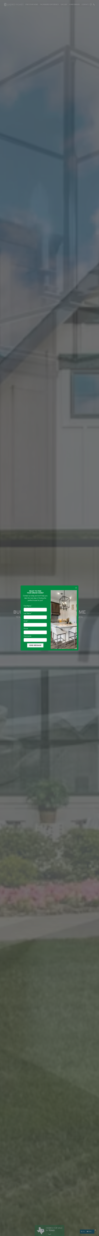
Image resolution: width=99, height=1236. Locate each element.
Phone (26, 629)
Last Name (28, 613)
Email (26, 621)
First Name (28, 606)
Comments (27, 636)
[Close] (76, 587)
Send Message (35, 645)
